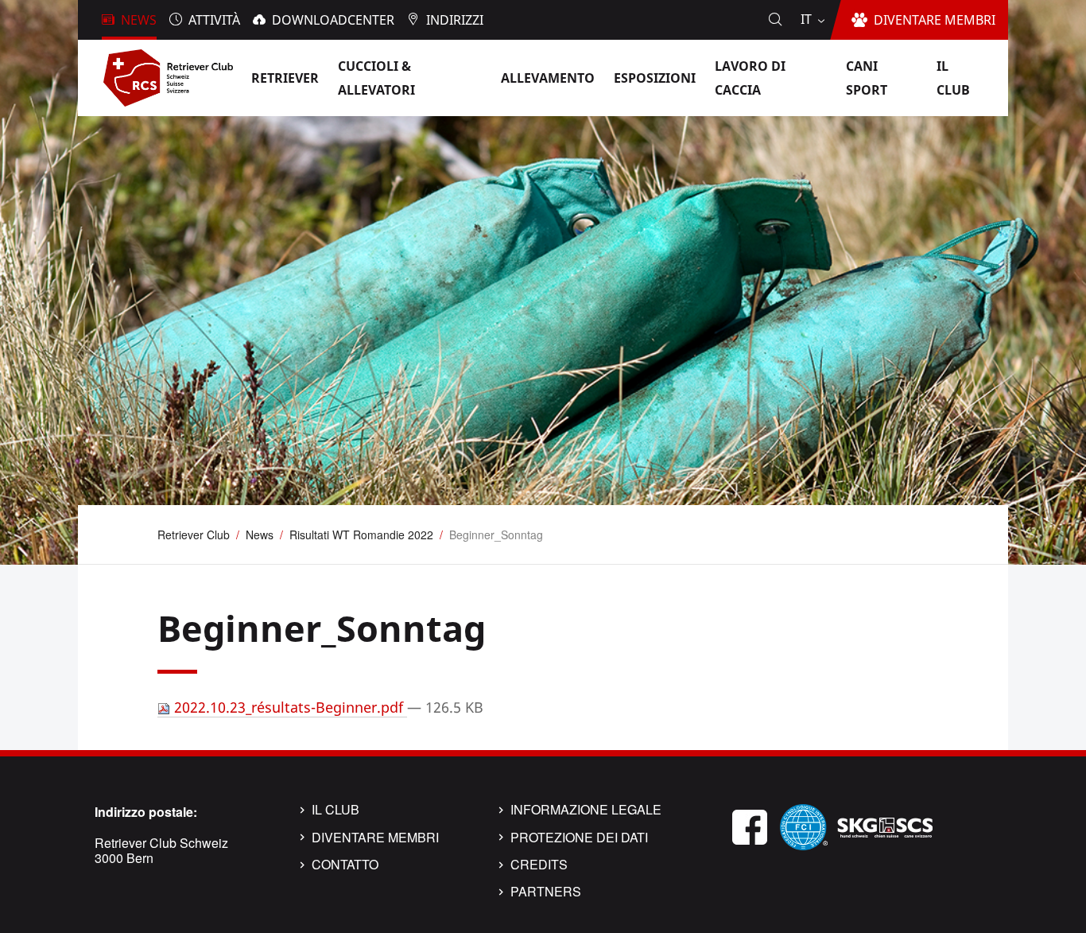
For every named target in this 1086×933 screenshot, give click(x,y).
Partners (545, 891)
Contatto (345, 864)
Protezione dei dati (579, 837)
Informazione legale (585, 809)
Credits (539, 864)
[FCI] (804, 825)
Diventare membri (375, 837)
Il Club (335, 809)
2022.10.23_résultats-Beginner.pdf (288, 707)
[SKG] (885, 825)
